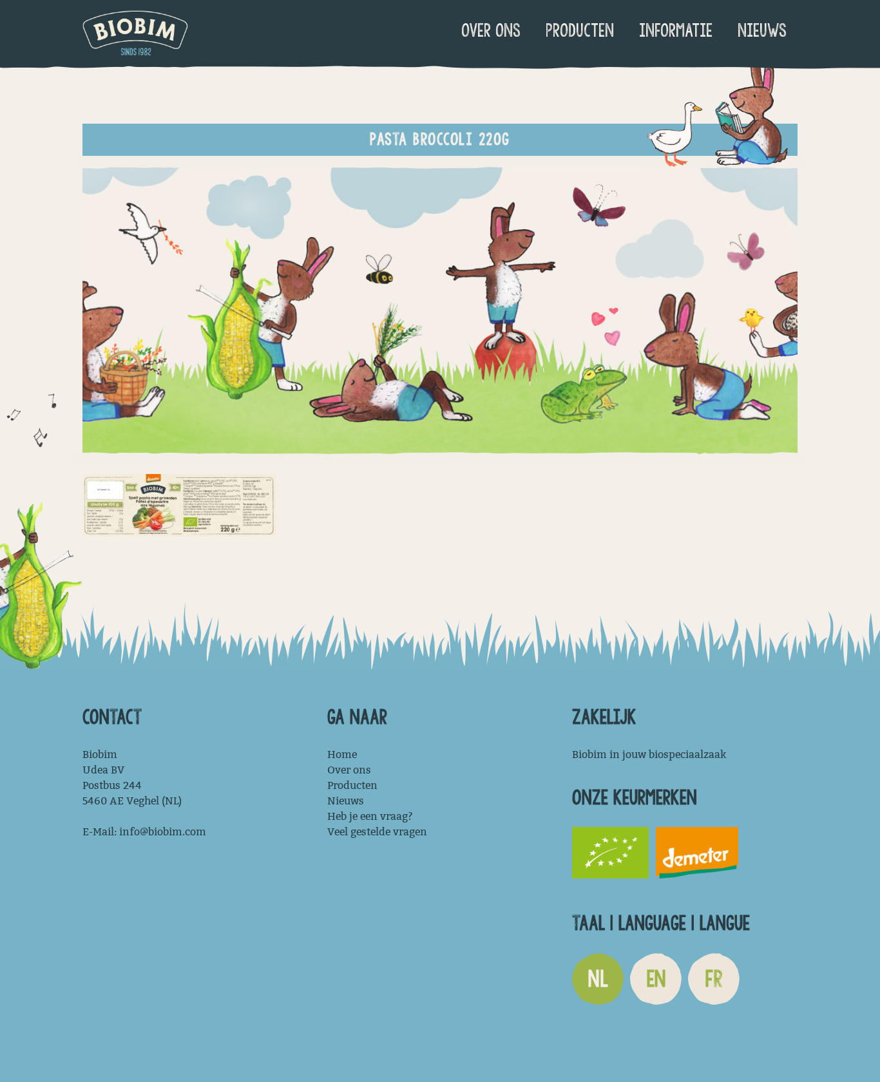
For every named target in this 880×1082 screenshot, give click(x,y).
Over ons (491, 31)
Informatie (676, 31)
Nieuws (762, 31)
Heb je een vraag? (370, 816)
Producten (580, 31)
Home (342, 754)
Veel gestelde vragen (377, 832)
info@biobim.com (162, 832)
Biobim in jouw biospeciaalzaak (649, 754)
